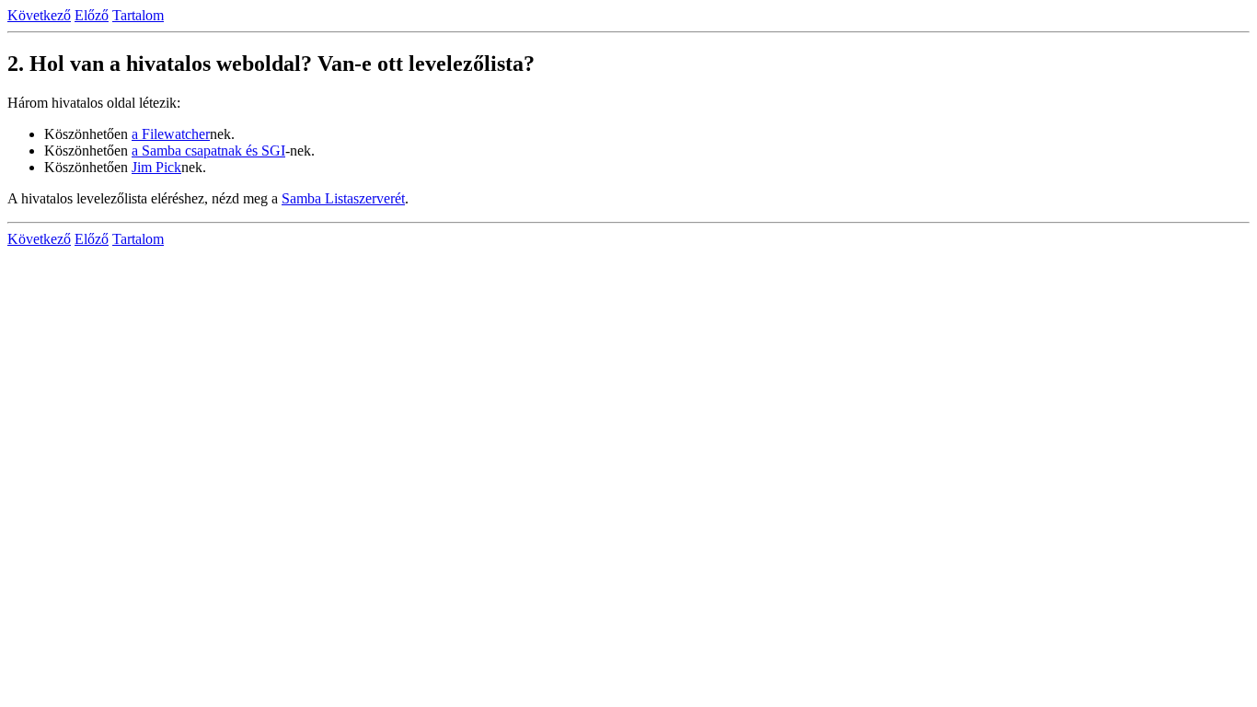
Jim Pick (156, 167)
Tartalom (138, 15)
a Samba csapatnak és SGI (208, 150)
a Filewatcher (171, 134)
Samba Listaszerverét (343, 198)
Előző (92, 15)
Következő (39, 15)
